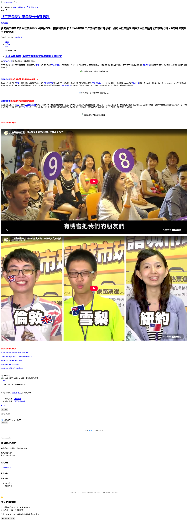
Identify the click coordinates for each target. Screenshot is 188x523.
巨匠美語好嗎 (7, 61)
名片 (7, 47)
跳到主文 (4, 23)
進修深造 (17, 399)
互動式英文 (146, 65)
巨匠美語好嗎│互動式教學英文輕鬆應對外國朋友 (33, 56)
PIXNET (77, 493)
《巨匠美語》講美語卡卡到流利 (25, 17)
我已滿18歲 (5, 519)
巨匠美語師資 (66, 85)
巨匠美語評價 (6, 467)
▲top (3, 405)
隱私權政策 (106, 493)
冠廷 (37, 65)
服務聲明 (115, 493)
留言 (19, 393)
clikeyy (3, 380)
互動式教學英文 (56, 65)
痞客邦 (14, 393)
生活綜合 (18, 37)
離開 (12, 519)
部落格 (7, 44)
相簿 (7, 42)
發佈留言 (4, 422)
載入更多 (4, 409)
